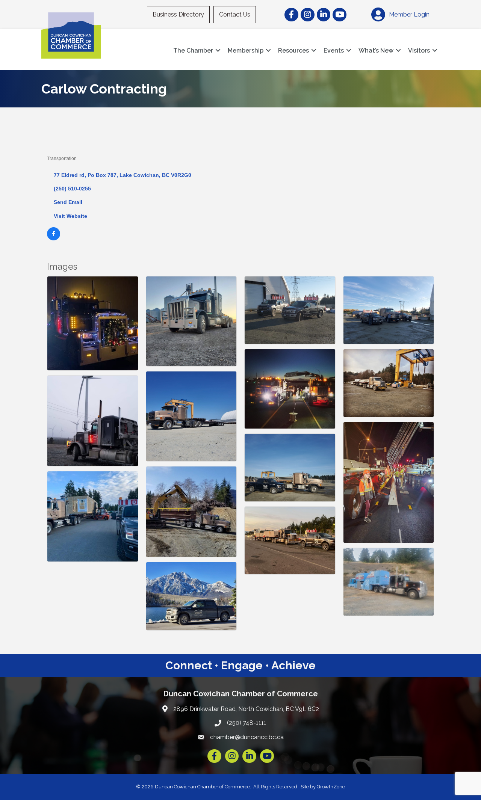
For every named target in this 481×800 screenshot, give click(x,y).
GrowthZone (331, 786)
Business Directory (178, 14)
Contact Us (234, 14)
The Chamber (193, 50)
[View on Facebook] (53, 238)
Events (334, 50)
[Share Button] (55, 145)
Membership (245, 50)
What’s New (375, 50)
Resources (293, 50)
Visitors (419, 50)
